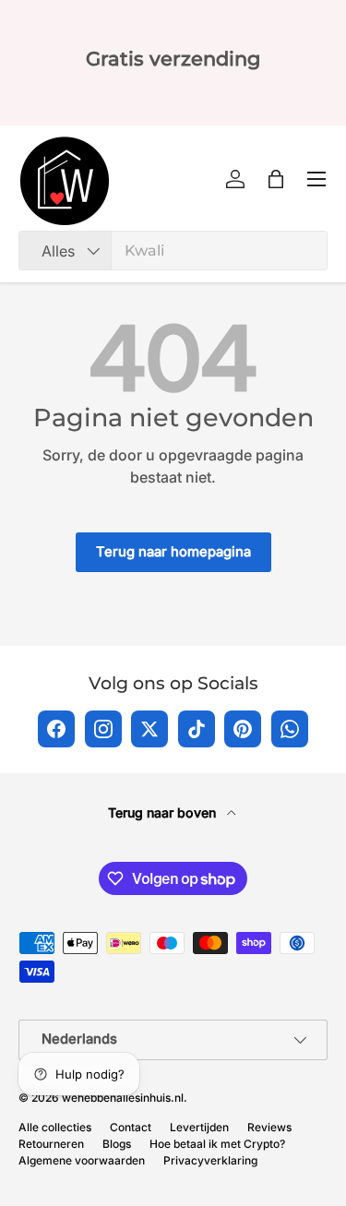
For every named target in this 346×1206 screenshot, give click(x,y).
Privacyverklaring (210, 1160)
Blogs (116, 1144)
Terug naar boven (164, 812)
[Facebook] (56, 728)
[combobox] (173, 250)
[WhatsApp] (289, 728)
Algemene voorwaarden (81, 1160)
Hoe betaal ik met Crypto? (217, 1144)
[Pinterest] (242, 728)
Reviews (269, 1127)
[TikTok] (196, 728)
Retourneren (51, 1144)
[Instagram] (103, 728)
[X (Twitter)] (149, 728)
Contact (130, 1127)
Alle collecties (54, 1127)
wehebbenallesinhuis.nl (123, 1098)
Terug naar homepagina (173, 551)
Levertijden (199, 1127)
